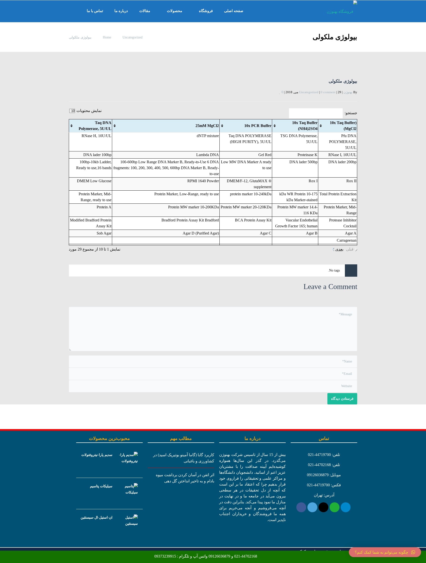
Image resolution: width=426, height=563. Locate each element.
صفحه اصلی (233, 11)
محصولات (174, 11)
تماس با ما (95, 11)
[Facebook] (301, 507)
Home (107, 37)
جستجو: (351, 113)
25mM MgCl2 (207, 126)
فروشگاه (206, 11)
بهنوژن (348, 92)
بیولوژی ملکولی (343, 81)
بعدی (339, 249)
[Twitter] (312, 507)
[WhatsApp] (334, 507)
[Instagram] (323, 507)
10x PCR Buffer (257, 126)
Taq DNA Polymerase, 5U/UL (95, 126)
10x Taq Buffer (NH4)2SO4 (305, 126)
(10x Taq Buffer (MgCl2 (343, 126)
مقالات (144, 11)
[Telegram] (346, 507)
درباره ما (121, 11)
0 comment (328, 92)
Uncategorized (132, 37)
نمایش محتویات (88, 111)
